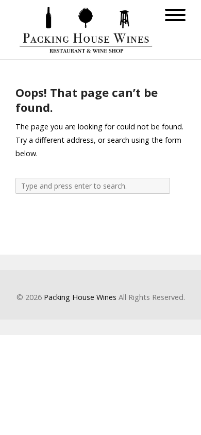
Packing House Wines (80, 297)
